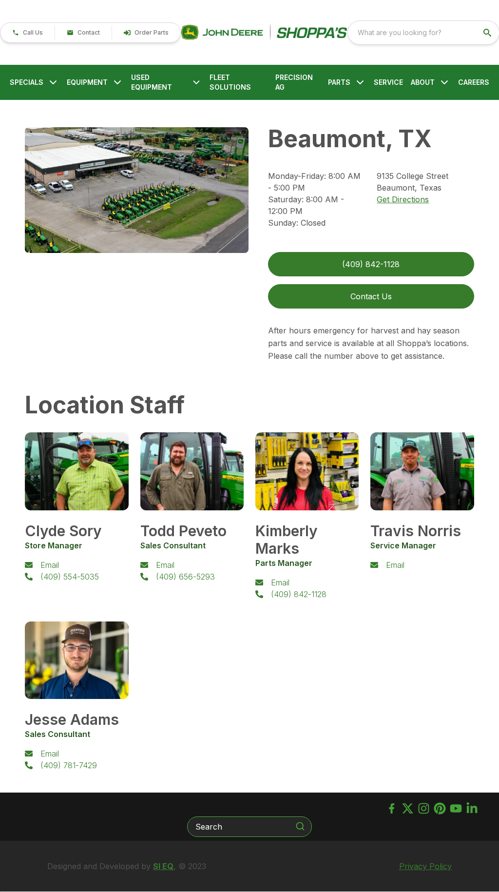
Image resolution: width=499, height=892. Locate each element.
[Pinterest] (440, 808)
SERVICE (388, 82)
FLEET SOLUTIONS (230, 82)
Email (49, 565)
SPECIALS (26, 82)
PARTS (339, 82)
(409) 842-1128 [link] (371, 264)
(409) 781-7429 (68, 765)
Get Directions (403, 199)
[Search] (300, 826)
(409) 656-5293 (185, 577)
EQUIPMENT (87, 82)
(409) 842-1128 (298, 594)
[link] (146, 32)
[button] (27, 32)
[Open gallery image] (137, 190)
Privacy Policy (425, 866)
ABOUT (423, 82)
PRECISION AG (294, 82)
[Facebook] (391, 808)
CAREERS (473, 82)
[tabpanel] (137, 191)
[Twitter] (408, 808)
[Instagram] (424, 808)
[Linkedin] (472, 808)
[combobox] (423, 32)
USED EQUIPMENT (151, 82)
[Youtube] (456, 808)
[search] (488, 32)
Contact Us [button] (371, 296)
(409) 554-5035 (69, 577)
